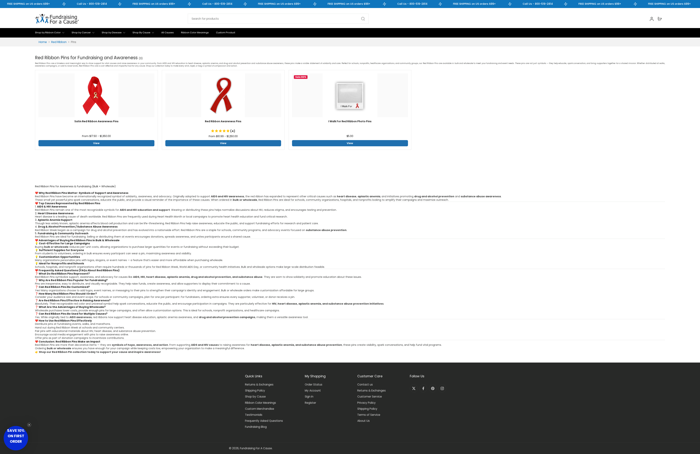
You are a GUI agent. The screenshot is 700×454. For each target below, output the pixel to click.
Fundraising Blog (256, 427)
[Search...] (362, 18)
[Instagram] (442, 388)
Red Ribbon (59, 42)
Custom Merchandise (259, 409)
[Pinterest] (433, 388)
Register (310, 403)
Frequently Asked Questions (264, 421)
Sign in (309, 396)
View (96, 143)
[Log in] (652, 18)
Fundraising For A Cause (256, 448)
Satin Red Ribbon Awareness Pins (96, 121)
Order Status (313, 384)
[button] (223, 131)
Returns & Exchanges (259, 384)
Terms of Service (368, 415)
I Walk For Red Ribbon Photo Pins (350, 121)
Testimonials (253, 415)
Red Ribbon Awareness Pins (223, 121)
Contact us (365, 384)
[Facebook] (423, 388)
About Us (363, 421)
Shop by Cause (255, 396)
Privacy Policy (366, 403)
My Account (313, 390)
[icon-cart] (660, 18)
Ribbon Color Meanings (260, 403)
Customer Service (369, 396)
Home (43, 42)
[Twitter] (414, 388)
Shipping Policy (255, 390)
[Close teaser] (29, 425)
